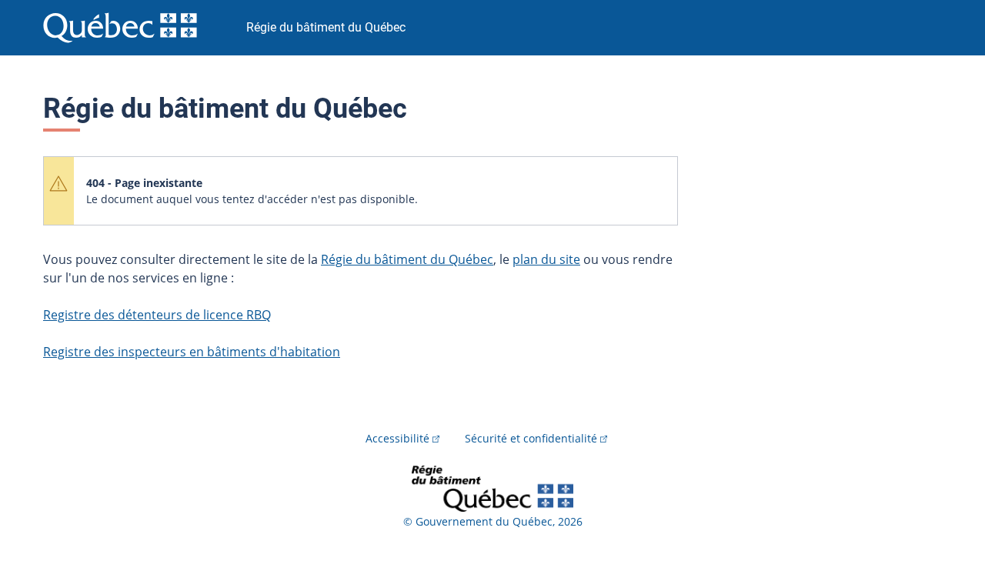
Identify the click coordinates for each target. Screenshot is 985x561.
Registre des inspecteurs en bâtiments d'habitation (191, 351)
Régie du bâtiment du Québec (407, 259)
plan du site (546, 259)
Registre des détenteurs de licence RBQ (157, 314)
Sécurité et (531, 438)
